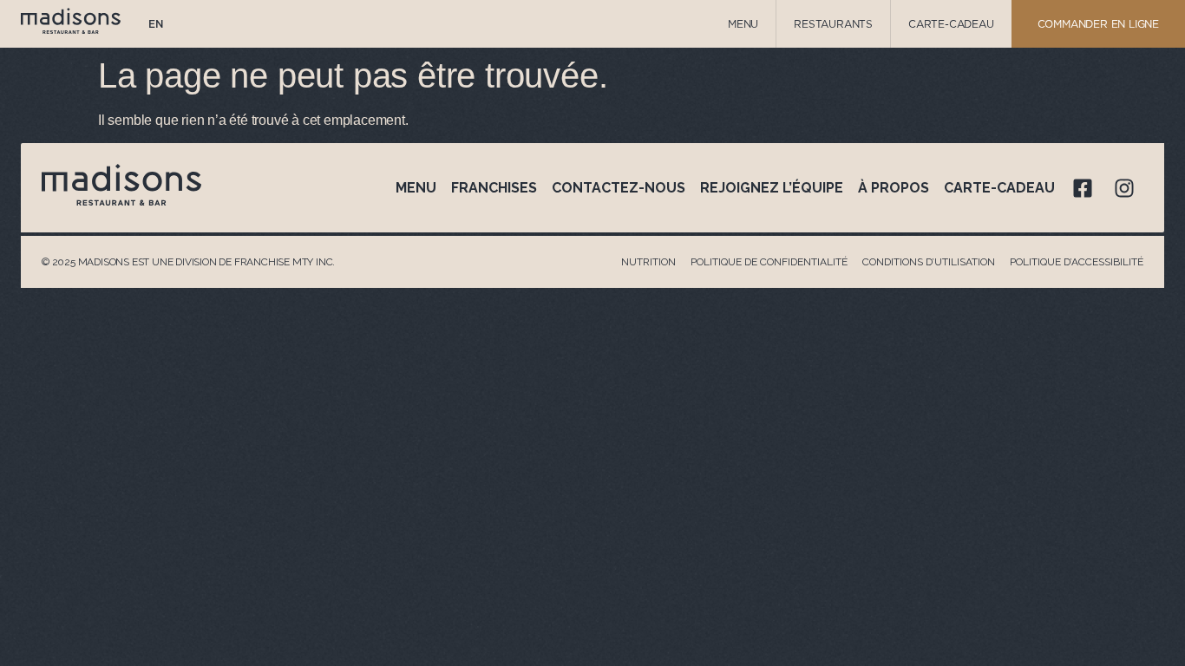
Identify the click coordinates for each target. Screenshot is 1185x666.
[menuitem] (155, 24)
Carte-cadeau (999, 188)
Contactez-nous (618, 188)
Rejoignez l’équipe (771, 188)
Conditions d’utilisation (928, 262)
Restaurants (833, 23)
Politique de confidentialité (769, 262)
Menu (743, 23)
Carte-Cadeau (951, 23)
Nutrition (648, 262)
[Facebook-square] (1082, 188)
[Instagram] (1124, 188)
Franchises (494, 188)
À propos (893, 188)
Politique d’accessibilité (1076, 262)
